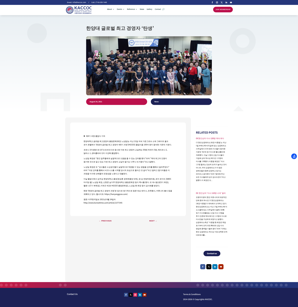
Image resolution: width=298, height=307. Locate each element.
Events (119, 9)
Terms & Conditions (192, 294)
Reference (131, 9)
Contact (158, 9)
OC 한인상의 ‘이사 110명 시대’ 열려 (211, 193)
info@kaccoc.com (79, 2)
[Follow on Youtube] (231, 2)
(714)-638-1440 (101, 2)
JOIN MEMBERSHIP (222, 9)
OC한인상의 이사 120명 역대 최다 (210, 138)
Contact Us (72, 293)
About (109, 9)
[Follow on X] (222, 2)
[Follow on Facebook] (212, 2)
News (142, 9)
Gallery (149, 9)
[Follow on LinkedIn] (226, 2)
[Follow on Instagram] (217, 2)
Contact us (212, 253)
